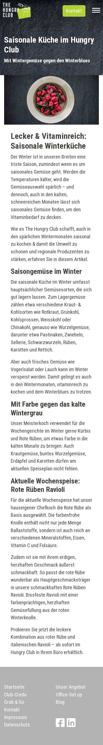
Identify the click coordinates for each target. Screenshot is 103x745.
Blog (60, 702)
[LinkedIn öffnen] (72, 725)
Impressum (15, 717)
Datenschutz (17, 725)
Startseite (14, 687)
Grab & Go (14, 702)
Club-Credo (15, 694)
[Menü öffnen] (96, 11)
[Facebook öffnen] (61, 725)
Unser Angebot (70, 687)
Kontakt (74, 11)
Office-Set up (69, 694)
